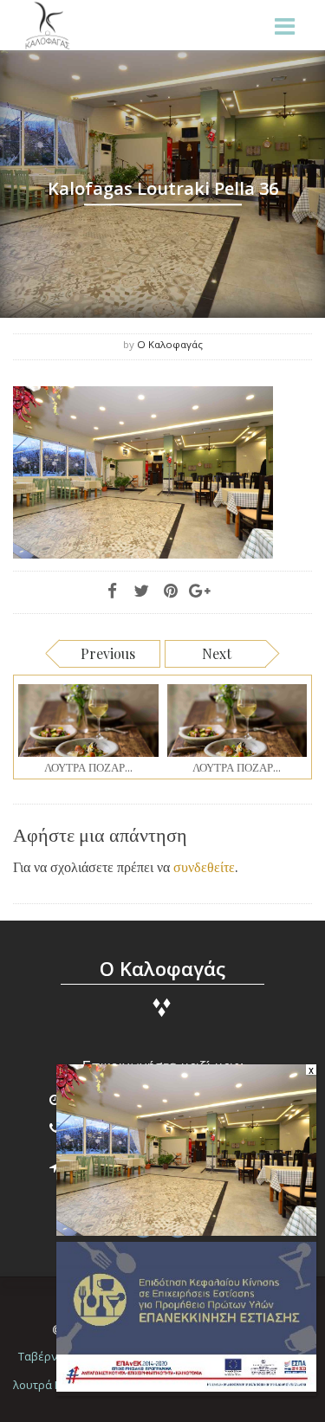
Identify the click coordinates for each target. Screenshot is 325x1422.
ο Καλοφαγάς (170, 344)
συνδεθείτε (204, 866)
